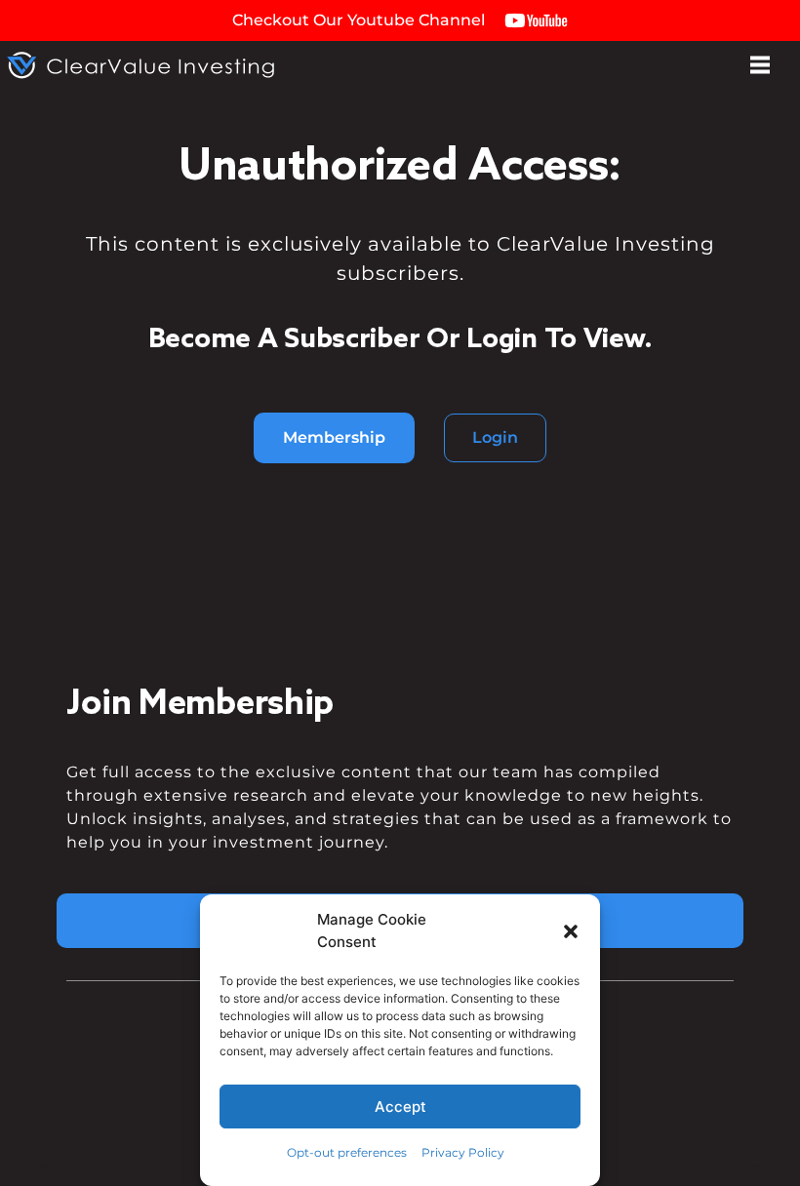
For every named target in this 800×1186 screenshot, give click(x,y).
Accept (400, 1106)
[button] (570, 931)
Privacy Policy (462, 1152)
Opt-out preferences (347, 1152)
